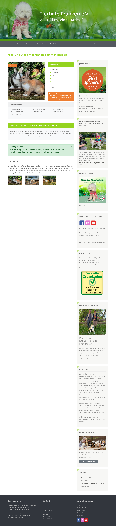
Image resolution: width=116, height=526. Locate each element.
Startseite (19, 44)
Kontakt (88, 44)
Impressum (80, 515)
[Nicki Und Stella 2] (32, 180)
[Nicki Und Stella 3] (49, 180)
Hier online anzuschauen (87, 206)
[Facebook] (78, 520)
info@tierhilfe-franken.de (50, 511)
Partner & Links (82, 508)
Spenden (96, 44)
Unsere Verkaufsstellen (88, 461)
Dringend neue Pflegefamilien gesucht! (93, 484)
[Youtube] (86, 520)
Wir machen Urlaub (87, 478)
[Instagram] (82, 520)
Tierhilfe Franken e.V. (65, 13)
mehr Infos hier (84, 359)
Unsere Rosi (81, 510)
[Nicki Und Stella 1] (15, 180)
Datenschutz (81, 513)
